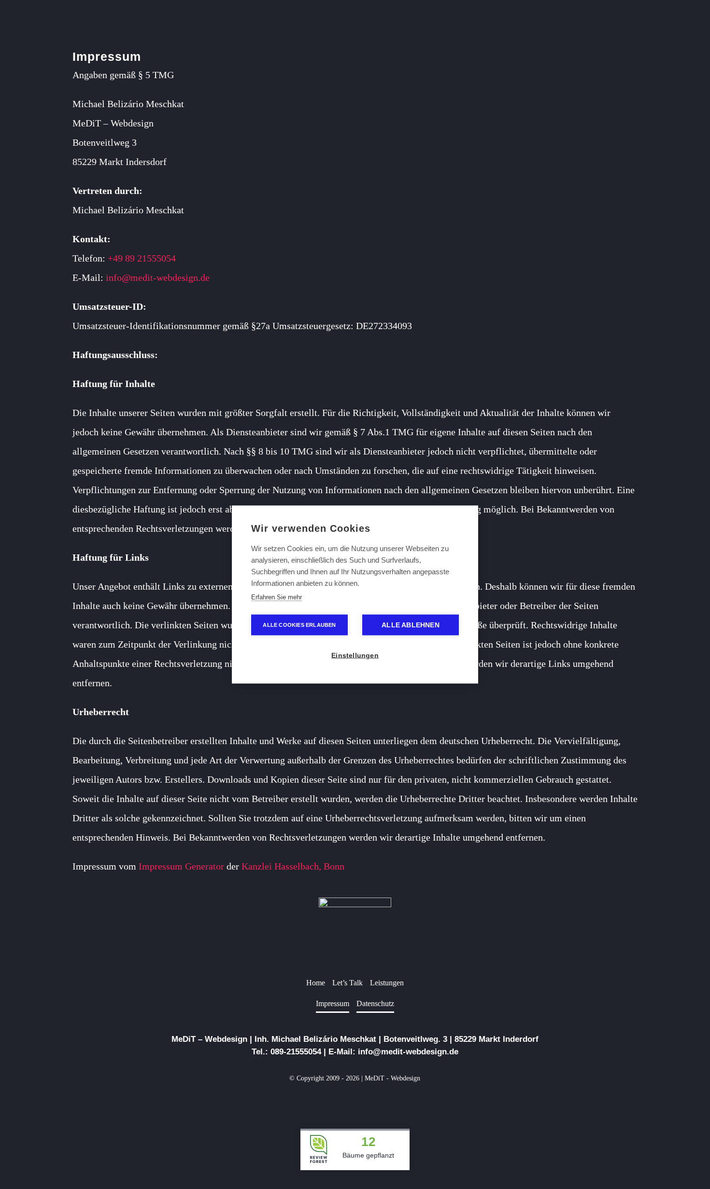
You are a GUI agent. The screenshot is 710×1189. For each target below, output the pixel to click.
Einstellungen (355, 655)
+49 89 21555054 (142, 258)
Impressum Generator (181, 866)
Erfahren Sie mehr (276, 597)
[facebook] (339, 1101)
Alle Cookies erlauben (299, 625)
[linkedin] (355, 1101)
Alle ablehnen (411, 625)
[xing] (370, 1101)
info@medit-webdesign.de (158, 277)
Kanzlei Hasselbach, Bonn (292, 866)
